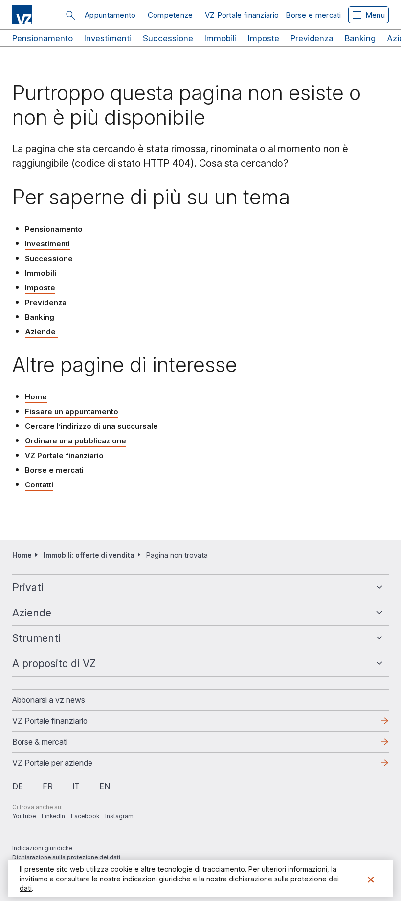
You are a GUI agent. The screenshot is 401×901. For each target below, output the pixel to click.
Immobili (220, 38)
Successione (168, 38)
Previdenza (312, 38)
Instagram (119, 816)
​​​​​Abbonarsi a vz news (48, 699)
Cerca (70, 15)
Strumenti (36, 638)
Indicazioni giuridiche (42, 848)
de (17, 786)
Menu (375, 15)
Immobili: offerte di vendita (89, 555)
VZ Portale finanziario (242, 15)
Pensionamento (42, 38)
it (76, 786)
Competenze (170, 15)
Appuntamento (110, 15)
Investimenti (108, 38)
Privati (28, 587)
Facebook (85, 816)
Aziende (41, 331)
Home (36, 396)
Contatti (39, 484)
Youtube (24, 816)
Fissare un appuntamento (71, 411)
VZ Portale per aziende (68, 765)
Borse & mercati (39, 742)
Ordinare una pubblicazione (75, 440)
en (104, 786)
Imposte (263, 38)
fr (48, 786)
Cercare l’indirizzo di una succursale (91, 426)
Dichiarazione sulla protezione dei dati (66, 857)
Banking (360, 38)
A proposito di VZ (54, 664)
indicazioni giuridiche (157, 879)
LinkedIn (53, 816)
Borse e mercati (313, 15)
